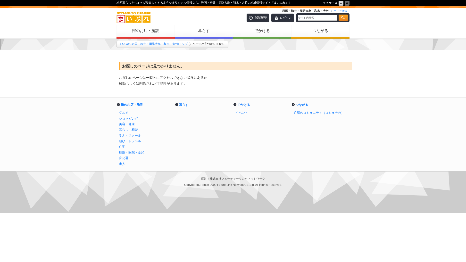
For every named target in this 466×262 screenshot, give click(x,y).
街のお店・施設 (145, 31)
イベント (241, 113)
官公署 (123, 158)
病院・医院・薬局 (131, 152)
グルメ (123, 113)
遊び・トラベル (130, 141)
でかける (262, 31)
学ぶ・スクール (130, 135)
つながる (320, 31)
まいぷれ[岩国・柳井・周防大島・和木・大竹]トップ (153, 44)
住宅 (122, 146)
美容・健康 (127, 124)
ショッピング (128, 118)
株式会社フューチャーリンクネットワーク (237, 178)
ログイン (285, 17)
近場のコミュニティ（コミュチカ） (319, 113)
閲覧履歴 (261, 17)
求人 (122, 164)
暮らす (204, 31)
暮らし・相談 (128, 129)
